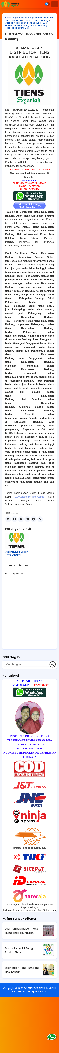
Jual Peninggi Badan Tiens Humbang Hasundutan (21, 931)
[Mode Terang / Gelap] (47, 4)
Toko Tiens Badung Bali (17, 27)
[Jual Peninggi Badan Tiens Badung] (17, 541)
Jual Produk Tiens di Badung (26, 24)
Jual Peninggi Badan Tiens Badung (23, 22)
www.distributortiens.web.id (29, 496)
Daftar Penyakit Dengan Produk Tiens (20, 950)
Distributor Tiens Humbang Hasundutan (22, 970)
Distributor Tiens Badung (36, 20)
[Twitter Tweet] (8, 519)
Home (8, 17)
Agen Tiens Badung (23, 17)
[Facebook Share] (14, 519)
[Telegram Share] (21, 519)
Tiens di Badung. (39, 25)
